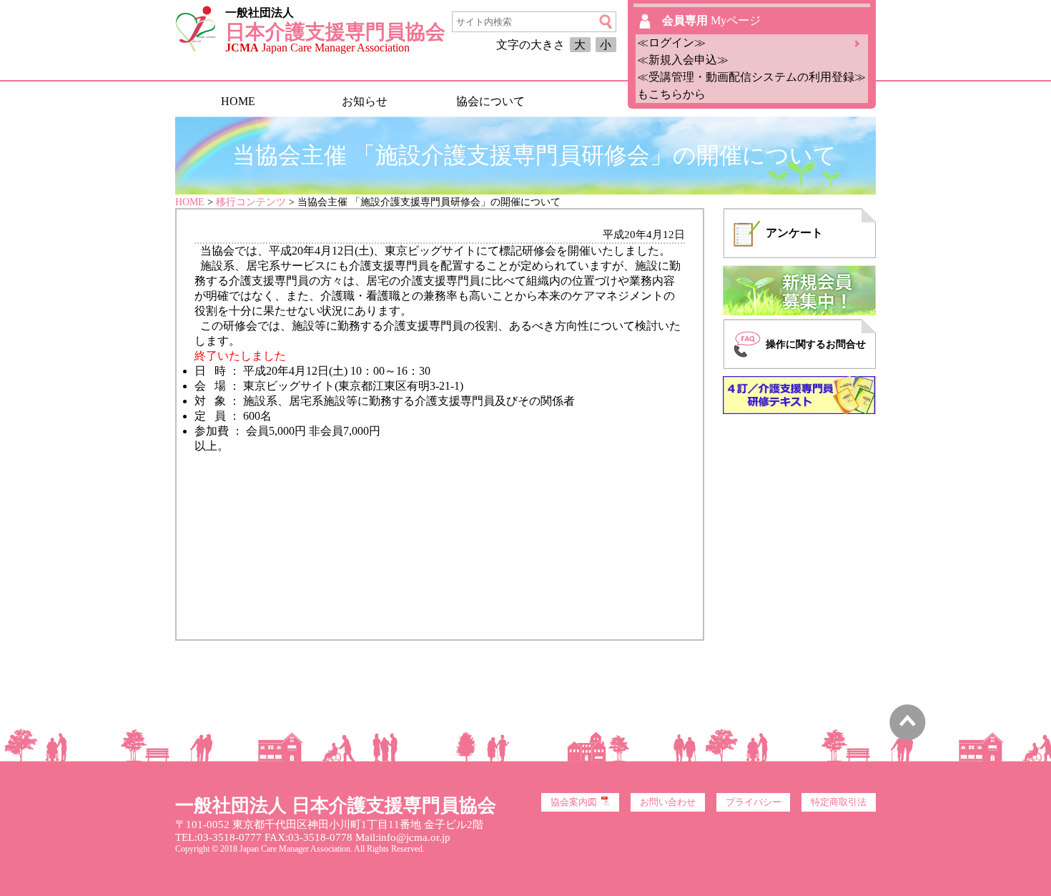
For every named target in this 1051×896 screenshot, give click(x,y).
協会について (490, 101)
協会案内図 (574, 802)
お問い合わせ (668, 802)
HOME (238, 101)
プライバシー (753, 802)
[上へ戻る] (907, 737)
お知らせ (365, 101)
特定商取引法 (839, 802)
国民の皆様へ (616, 101)
